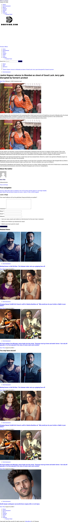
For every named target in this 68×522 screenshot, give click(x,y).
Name (2, 211)
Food (4, 56)
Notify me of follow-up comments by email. (13, 221)
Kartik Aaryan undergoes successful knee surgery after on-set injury (20, 504)
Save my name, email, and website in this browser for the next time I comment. (23, 219)
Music (4, 52)
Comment (3, 208)
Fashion (4, 53)
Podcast (5, 57)
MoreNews (28, 521)
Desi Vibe (2, 81)
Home (4, 49)
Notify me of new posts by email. (10, 224)
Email (2, 213)
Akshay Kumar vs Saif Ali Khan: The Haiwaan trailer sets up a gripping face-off (22, 266)
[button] (4, 46)
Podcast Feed (8, 58)
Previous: (23, 190)
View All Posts (4, 184)
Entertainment (6, 50)
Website (2, 216)
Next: (19, 192)
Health (4, 54)
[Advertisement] (34, 36)
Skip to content (4, 0)
